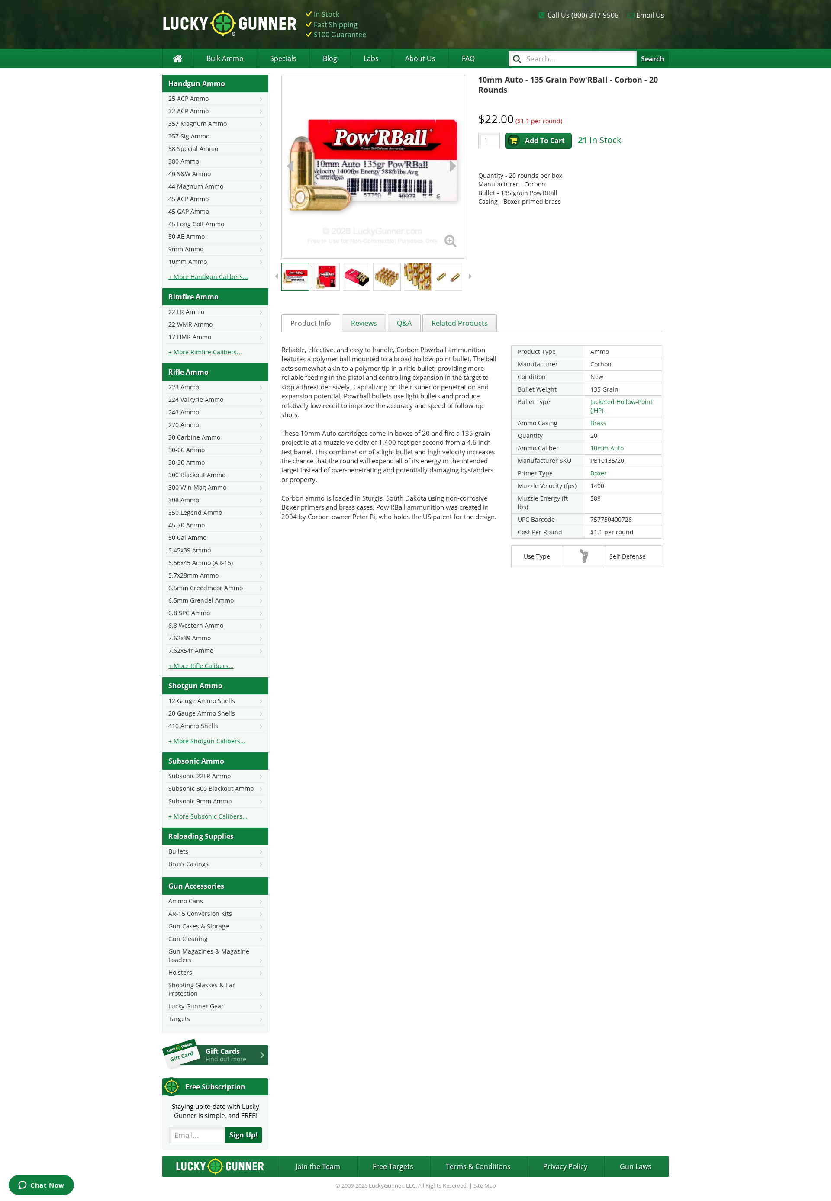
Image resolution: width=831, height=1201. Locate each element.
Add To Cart (545, 140)
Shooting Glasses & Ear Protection (201, 989)
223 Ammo (183, 387)
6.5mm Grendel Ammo (201, 600)
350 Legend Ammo (195, 512)
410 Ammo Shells (193, 726)
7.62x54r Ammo (190, 650)
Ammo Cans (185, 901)
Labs (371, 58)
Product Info (310, 323)
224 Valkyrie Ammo (195, 399)
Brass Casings (188, 864)
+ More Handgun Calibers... (208, 277)
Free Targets (393, 1166)
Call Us (583, 15)
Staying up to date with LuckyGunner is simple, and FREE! (215, 1111)
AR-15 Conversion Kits (200, 913)
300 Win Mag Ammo (197, 487)
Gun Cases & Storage (198, 926)
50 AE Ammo (186, 236)
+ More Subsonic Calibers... (208, 816)
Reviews (364, 323)
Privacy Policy (565, 1166)
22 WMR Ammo (190, 324)
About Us (420, 58)
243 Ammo (183, 412)
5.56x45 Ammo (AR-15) (200, 563)
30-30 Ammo (186, 462)
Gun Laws (635, 1166)
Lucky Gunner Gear (196, 1006)
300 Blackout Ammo (196, 475)
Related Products (460, 323)
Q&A (404, 323)
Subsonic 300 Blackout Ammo (211, 788)
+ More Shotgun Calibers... (206, 741)
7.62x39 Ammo (189, 638)
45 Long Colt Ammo (196, 224)
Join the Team (318, 1166)
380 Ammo (183, 161)
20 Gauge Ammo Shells (201, 713)
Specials (283, 58)
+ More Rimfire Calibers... (205, 352)
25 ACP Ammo (188, 98)
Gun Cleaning (188, 938)
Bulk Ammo (225, 58)
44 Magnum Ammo (195, 186)
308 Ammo (183, 500)
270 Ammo (183, 425)
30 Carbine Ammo (194, 437)
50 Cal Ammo (187, 537)
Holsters (180, 972)
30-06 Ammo (186, 450)
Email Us (650, 15)
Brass (598, 423)
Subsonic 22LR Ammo (199, 776)
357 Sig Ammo (188, 136)
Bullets (178, 851)
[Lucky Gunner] (177, 58)
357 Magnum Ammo (197, 123)
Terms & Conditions (478, 1166)
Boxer (598, 473)
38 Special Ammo (193, 149)
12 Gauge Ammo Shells (201, 701)
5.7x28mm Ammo (193, 575)
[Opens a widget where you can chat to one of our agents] (41, 1186)
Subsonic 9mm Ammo (200, 801)
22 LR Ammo (186, 312)
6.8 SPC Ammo (189, 613)
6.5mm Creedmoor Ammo (205, 588)
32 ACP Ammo (188, 111)
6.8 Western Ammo (195, 625)
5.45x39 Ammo (189, 550)
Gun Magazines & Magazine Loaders (208, 955)
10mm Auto (607, 448)
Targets (179, 1019)
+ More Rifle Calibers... (201, 666)
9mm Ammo (185, 249)
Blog (330, 58)
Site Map (484, 1185)
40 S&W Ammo (189, 174)
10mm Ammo (187, 261)
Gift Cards (226, 1055)
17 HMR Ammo (189, 337)
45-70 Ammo (186, 525)
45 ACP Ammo (188, 199)
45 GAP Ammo (188, 211)
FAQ (468, 58)
